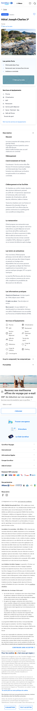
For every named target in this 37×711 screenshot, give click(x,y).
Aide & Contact (6, 466)
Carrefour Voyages (8, 444)
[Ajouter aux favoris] (34, 14)
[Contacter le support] (35, 3)
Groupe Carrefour (7, 460)
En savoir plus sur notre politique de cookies (15, 690)
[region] (18, 678)
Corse (5, 9)
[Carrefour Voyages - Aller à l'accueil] (7, 3)
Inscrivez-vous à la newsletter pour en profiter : (16, 400)
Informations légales (8, 455)
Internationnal (6, 450)
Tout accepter (26, 707)
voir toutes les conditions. (25, 501)
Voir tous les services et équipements (14, 122)
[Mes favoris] (30, 3)
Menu (20, 3)
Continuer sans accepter (22, 647)
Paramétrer (10, 707)
